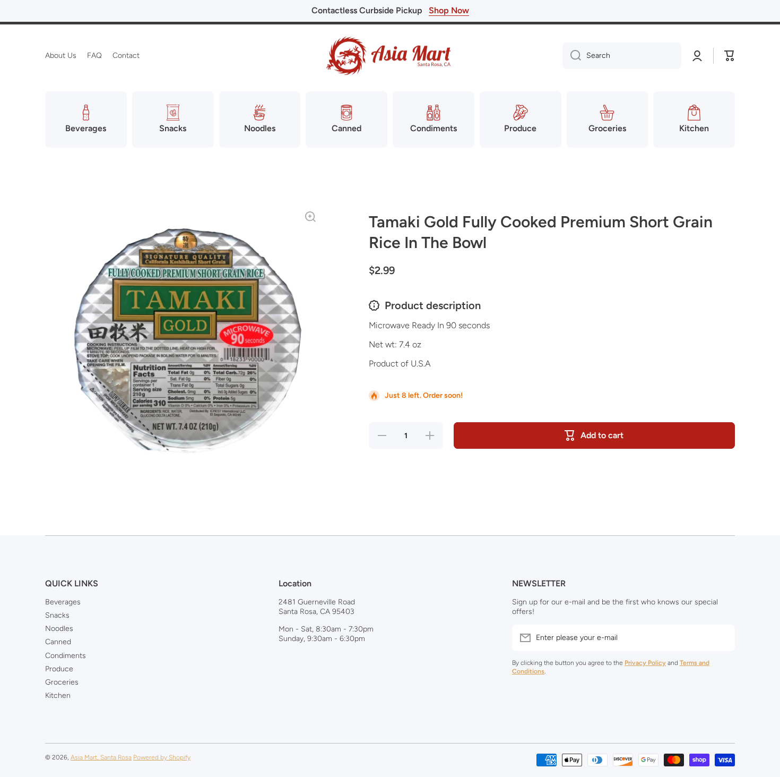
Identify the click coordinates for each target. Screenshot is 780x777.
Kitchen (58, 695)
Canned (58, 641)
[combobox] (621, 55)
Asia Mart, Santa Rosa (101, 757)
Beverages (63, 602)
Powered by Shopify (161, 757)
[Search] (571, 55)
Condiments (65, 655)
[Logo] (390, 55)
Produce (59, 668)
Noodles (59, 628)
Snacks (57, 615)
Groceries (62, 682)
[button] (729, 55)
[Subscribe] (721, 638)
